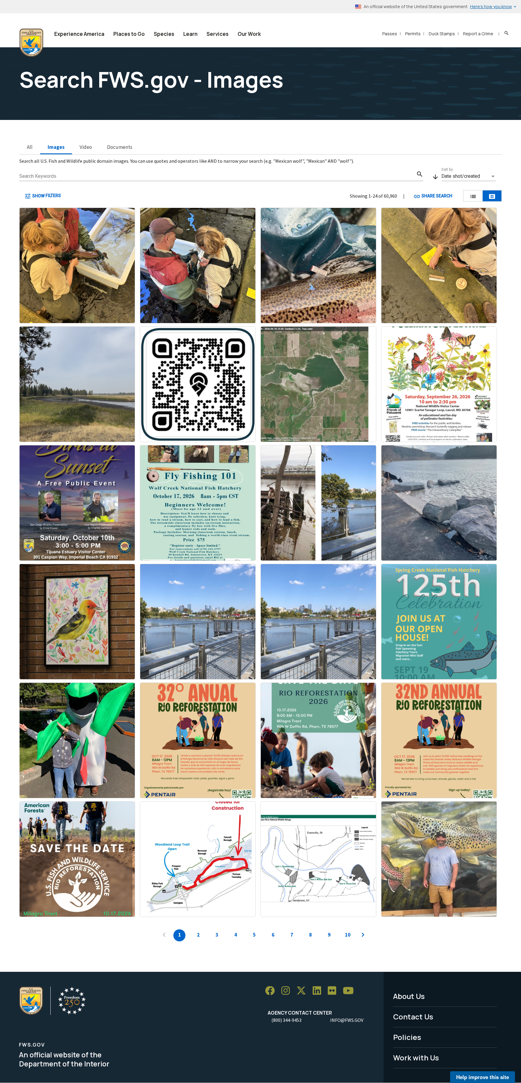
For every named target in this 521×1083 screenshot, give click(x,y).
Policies (407, 1037)
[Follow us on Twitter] (303, 991)
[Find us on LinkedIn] (319, 991)
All (30, 147)
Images (56, 147)
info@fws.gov (346, 1020)
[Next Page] (363, 935)
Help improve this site (482, 1077)
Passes (389, 33)
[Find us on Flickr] (334, 991)
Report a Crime (478, 33)
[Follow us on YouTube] (350, 991)
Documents (119, 147)
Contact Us (413, 1017)
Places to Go (129, 33)
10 (347, 934)
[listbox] (468, 176)
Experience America (79, 33)
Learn (190, 33)
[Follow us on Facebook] (272, 991)
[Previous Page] (164, 935)
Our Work (249, 33)
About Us (409, 996)
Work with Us (416, 1058)
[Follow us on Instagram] (287, 991)
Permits (413, 33)
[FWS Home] (31, 42)
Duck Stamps (442, 33)
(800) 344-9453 (286, 1020)
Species (164, 33)
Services (218, 33)
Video (86, 147)
